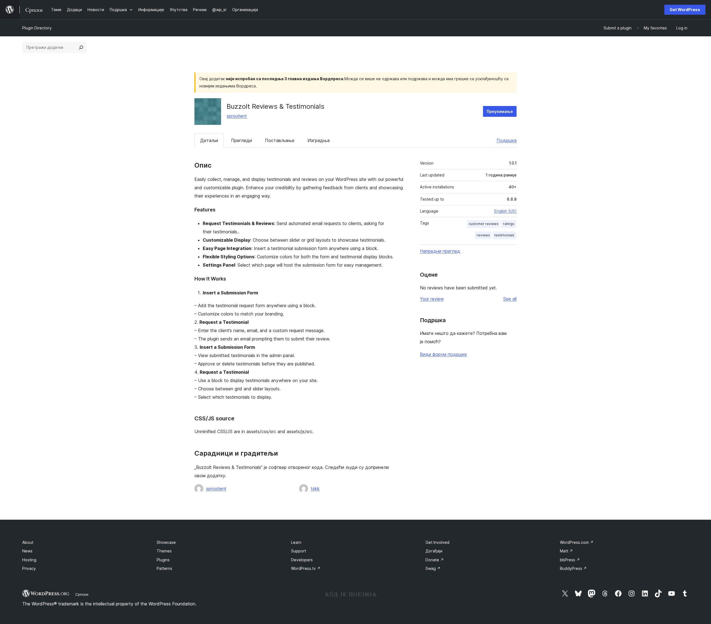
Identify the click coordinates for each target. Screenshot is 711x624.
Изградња (318, 140)
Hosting (29, 559)
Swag (432, 568)
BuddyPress (573, 568)
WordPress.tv (306, 568)
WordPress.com (577, 542)
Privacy (29, 568)
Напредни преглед (440, 251)
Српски (81, 594)
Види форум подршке (443, 354)
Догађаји (433, 551)
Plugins (163, 559)
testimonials (504, 235)
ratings (508, 224)
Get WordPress (685, 9)
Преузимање (500, 111)
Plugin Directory (37, 28)
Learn (296, 542)
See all (510, 299)
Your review (432, 299)
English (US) (505, 211)
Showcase (166, 542)
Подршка (507, 140)
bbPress (570, 559)
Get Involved (437, 542)
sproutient (237, 116)
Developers (302, 559)
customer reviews (484, 224)
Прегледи (241, 140)
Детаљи (209, 140)
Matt (566, 551)
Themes (164, 551)
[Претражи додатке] (81, 47)
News (27, 551)
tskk (315, 488)
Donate (434, 559)
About (27, 542)
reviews (483, 235)
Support (298, 551)
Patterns (164, 568)
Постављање (279, 140)
